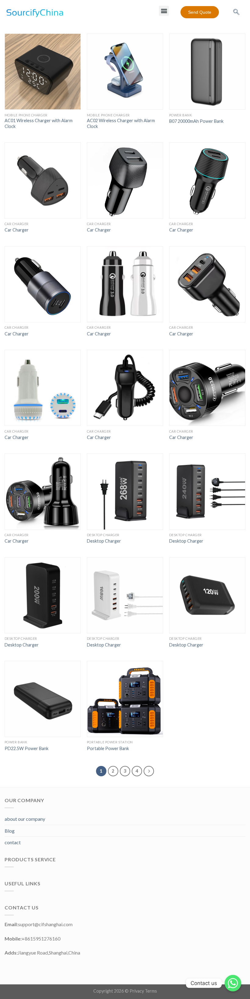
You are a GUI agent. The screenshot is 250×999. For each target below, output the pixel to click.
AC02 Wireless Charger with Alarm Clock (121, 123)
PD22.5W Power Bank (26, 748)
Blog (10, 831)
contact (13, 842)
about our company (25, 819)
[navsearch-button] (236, 12)
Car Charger (17, 229)
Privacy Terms (143, 991)
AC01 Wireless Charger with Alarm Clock (39, 123)
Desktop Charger (104, 541)
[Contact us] (233, 983)
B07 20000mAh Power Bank (196, 121)
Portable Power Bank (108, 748)
